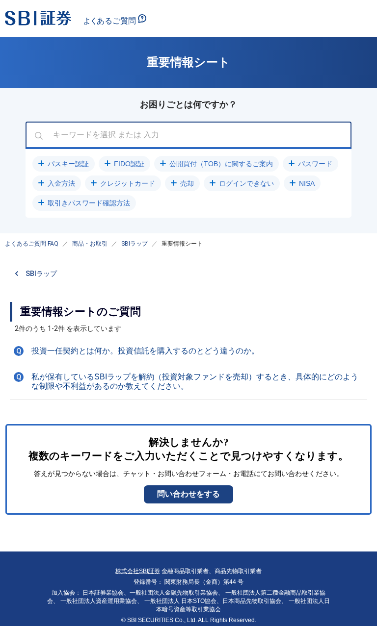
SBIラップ (134, 243)
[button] (63, 164)
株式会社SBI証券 (137, 571)
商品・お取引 (90, 243)
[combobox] (188, 135)
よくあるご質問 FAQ (31, 243)
